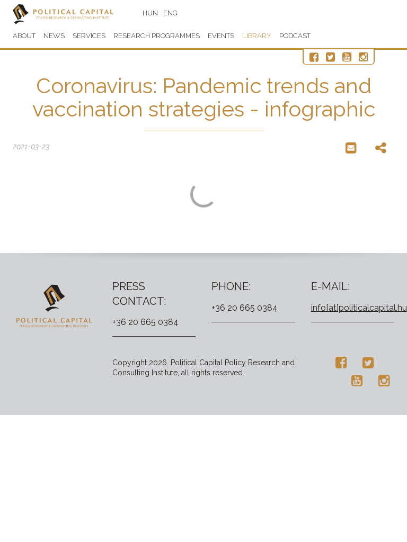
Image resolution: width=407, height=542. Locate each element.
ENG (170, 13)
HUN (150, 13)
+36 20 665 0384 (145, 322)
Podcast (295, 36)
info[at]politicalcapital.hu (359, 308)
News (54, 36)
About (24, 36)
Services (89, 36)
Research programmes (156, 36)
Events (221, 36)
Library (256, 36)
